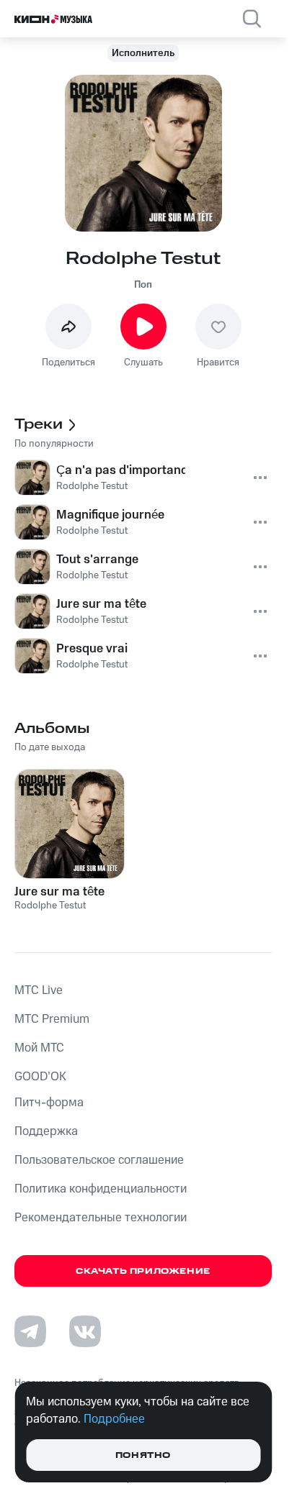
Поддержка (46, 1131)
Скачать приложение (143, 1271)
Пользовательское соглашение (99, 1160)
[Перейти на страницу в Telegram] (30, 1331)
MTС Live (38, 990)
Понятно (143, 1455)
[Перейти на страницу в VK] (85, 1331)
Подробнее (114, 1419)
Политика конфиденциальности (100, 1189)
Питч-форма (49, 1102)
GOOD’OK (40, 1076)
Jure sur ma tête (59, 892)
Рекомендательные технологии (100, 1217)
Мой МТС (39, 1048)
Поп (143, 285)
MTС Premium (51, 1019)
